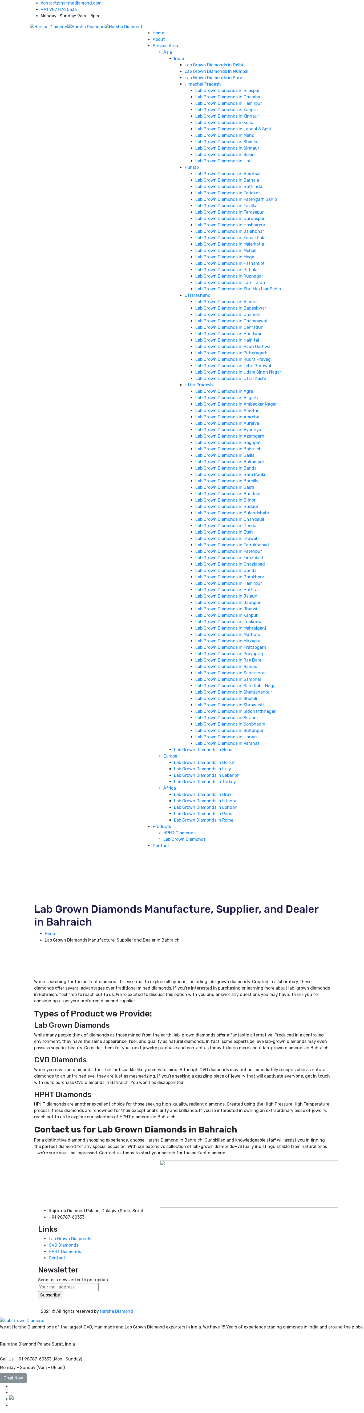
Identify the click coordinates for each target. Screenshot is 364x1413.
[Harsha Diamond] (48, 26)
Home (50, 933)
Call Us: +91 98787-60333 (25, 1359)
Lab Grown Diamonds (70, 1238)
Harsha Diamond (116, 1311)
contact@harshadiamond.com (71, 3)
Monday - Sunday (17, 1367)
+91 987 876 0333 (59, 9)
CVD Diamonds (63, 1245)
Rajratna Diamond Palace (25, 1344)
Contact (57, 1257)
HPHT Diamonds (65, 1251)
